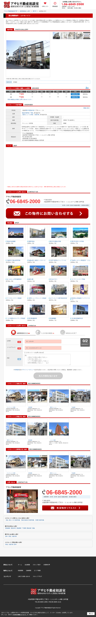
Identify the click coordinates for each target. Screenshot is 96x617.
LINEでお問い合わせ (24, 576)
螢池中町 (31, 110)
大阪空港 (36, 114)
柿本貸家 (30, 407)
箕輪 (33, 528)
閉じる (91, 613)
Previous (7, 54)
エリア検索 (37, 570)
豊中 (6, 536)
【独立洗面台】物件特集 (27, 520)
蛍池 (32, 113)
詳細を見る (75, 94)
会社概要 (27, 565)
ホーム (20, 565)
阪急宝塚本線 (25, 113)
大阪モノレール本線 (27, 114)
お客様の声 (46, 565)
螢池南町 (7, 528)
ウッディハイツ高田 (11, 407)
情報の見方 (86, 108)
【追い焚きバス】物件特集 (12, 520)
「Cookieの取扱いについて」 (19, 614)
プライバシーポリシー (28, 369)
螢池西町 (19, 528)
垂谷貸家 (30, 440)
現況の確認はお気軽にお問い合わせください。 (20, 99)
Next (48, 54)
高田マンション (53, 407)
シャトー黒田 (53, 440)
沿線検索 (28, 570)
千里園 (24, 528)
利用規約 (17, 369)
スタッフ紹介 (37, 565)
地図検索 (20, 570)
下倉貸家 (73, 407)
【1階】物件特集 (39, 520)
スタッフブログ (37, 576)
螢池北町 (29, 528)
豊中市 (27, 110)
